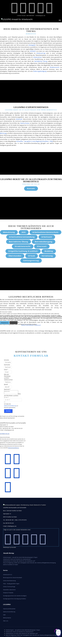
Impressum (38, 325)
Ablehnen (13, 323)
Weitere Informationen (27, 325)
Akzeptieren (4, 323)
